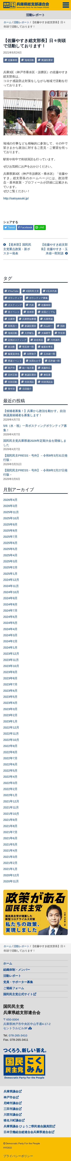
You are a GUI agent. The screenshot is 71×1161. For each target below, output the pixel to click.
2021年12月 (11, 801)
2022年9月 (10, 746)
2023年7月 (10, 684)
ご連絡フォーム (13, 988)
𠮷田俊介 (27, 388)
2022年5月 (10, 770)
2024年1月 (10, 647)
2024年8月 (10, 604)
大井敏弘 (29, 333)
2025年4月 (10, 555)
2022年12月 (11, 727)
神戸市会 (10, 1097)
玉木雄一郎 (49, 354)
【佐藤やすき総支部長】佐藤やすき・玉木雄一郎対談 (54, 249)
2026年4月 (10, 499)
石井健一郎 (54, 360)
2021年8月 (10, 826)
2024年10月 (11, 592)
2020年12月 (11, 875)
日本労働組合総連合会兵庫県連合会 (27, 1132)
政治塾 (11, 346)
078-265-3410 (18, 1035)
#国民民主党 (32, 291)
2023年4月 (10, 702)
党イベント (13, 312)
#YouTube (13, 291)
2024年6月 (10, 616)
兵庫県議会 (11, 1091)
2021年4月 (10, 850)
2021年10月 (11, 813)
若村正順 (12, 374)
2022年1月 (10, 795)
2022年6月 (10, 764)
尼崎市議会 (11, 1103)
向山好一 (48, 326)
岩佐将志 (38, 340)
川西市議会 (11, 1114)
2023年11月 (11, 660)
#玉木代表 (51, 291)
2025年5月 (10, 549)
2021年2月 (10, 863)
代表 (31, 305)
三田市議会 (11, 1108)
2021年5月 (10, 844)
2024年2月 (10, 641)
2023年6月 (10, 690)
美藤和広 (46, 368)
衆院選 (47, 374)
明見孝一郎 (28, 346)
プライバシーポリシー (18, 1156)
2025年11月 (11, 512)
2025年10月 (11, 518)
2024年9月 (10, 598)
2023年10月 (11, 666)
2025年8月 (10, 530)
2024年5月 (10, 623)
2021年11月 (11, 807)
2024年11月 (11, 586)
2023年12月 (11, 653)
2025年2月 (10, 567)
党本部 (30, 312)
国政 (62, 326)
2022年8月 (10, 752)
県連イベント (15, 360)
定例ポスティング (17, 340)
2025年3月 (10, 561)
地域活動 (29, 60)
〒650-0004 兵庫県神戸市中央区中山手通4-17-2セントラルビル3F (27, 1024)
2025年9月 (10, 524)
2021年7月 (10, 832)
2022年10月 (11, 739)
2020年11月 (11, 881)
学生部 (61, 333)
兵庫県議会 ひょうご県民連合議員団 (28, 1126)
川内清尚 (55, 340)
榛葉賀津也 (13, 354)
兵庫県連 (48, 319)
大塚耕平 (46, 333)
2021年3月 (10, 856)
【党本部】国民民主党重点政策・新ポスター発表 (17, 249)
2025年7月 (10, 536)
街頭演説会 (47, 382)
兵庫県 (11, 319)
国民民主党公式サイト (18, 994)
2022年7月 (10, 758)
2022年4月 (10, 776)
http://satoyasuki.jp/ (16, 198)
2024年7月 (10, 610)
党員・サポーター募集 (18, 982)
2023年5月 (10, 696)
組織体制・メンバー (16, 969)
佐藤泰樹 (12, 60)
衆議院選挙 (47, 60)
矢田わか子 (35, 360)
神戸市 (11, 368)
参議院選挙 (30, 326)
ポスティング (15, 305)
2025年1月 (10, 573)
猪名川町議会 (12, 1120)
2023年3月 (10, 709)
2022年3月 (10, 783)
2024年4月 (10, 629)
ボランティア (15, 298)
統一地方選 (28, 368)
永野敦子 (31, 354)
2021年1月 (10, 869)
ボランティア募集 (38, 298)
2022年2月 (10, 789)
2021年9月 (10, 819)
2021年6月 (10, 838)
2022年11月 (11, 733)
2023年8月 (10, 678)
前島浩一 (12, 326)
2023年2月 (10, 715)
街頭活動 (12, 382)
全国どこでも (48, 312)
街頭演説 (29, 382)
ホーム (8, 22)
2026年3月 (10, 506)
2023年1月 (10, 721)
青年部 (11, 388)
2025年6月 (10, 543)
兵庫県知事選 (29, 319)
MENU (66, 4)
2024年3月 (10, 635)
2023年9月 (10, 672)
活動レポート (21, 22)
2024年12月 (11, 579)
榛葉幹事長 (47, 346)
